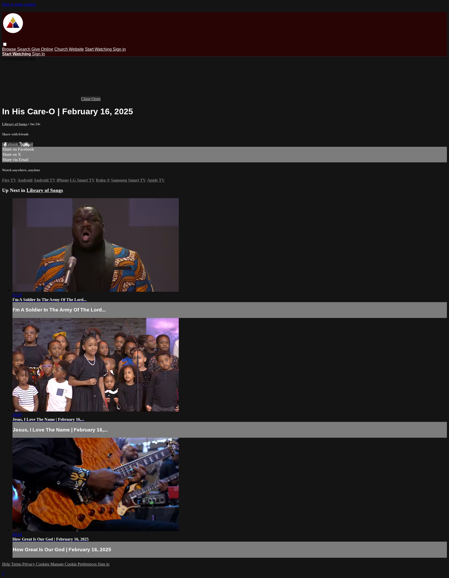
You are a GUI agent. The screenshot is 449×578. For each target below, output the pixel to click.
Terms (16, 564)
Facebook (10, 144)
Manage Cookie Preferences (74, 564)
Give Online (42, 49)
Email (28, 144)
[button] (4, 44)
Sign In (38, 54)
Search (24, 49)
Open (96, 99)
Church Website (69, 49)
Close (86, 99)
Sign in (119, 49)
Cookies (43, 564)
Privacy (29, 564)
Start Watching (99, 49)
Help (6, 564)
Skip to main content (19, 4)
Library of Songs (15, 124)
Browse (9, 49)
